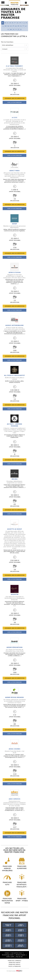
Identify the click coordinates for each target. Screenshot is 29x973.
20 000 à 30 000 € (21, 930)
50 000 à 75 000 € (21, 935)
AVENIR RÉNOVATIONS (15, 647)
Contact (7, 953)
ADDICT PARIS (14, 170)
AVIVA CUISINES (14, 749)
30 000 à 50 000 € (8, 935)
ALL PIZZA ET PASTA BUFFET (14, 375)
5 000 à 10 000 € (21, 925)
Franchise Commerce (14, 960)
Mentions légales (20, 954)
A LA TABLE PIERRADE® (14, 66)
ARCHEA (14, 479)
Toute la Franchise (14, 966)
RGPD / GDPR (10, 956)
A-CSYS (14, 117)
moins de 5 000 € (8, 925)
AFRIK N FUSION (14, 272)
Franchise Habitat (14, 962)
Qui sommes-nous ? (16, 953)
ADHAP (14, 224)
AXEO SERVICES (14, 799)
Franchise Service (14, 964)
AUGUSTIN (14, 594)
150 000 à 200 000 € (8, 945)
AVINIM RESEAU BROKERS (14, 697)
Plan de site (19, 956)
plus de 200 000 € (20, 945)
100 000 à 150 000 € (20, 940)
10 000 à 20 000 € (8, 930)
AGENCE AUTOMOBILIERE (14, 325)
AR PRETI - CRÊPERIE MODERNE (14, 425)
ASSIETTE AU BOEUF (14, 529)
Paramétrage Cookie (8, 954)
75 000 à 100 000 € (8, 940)
